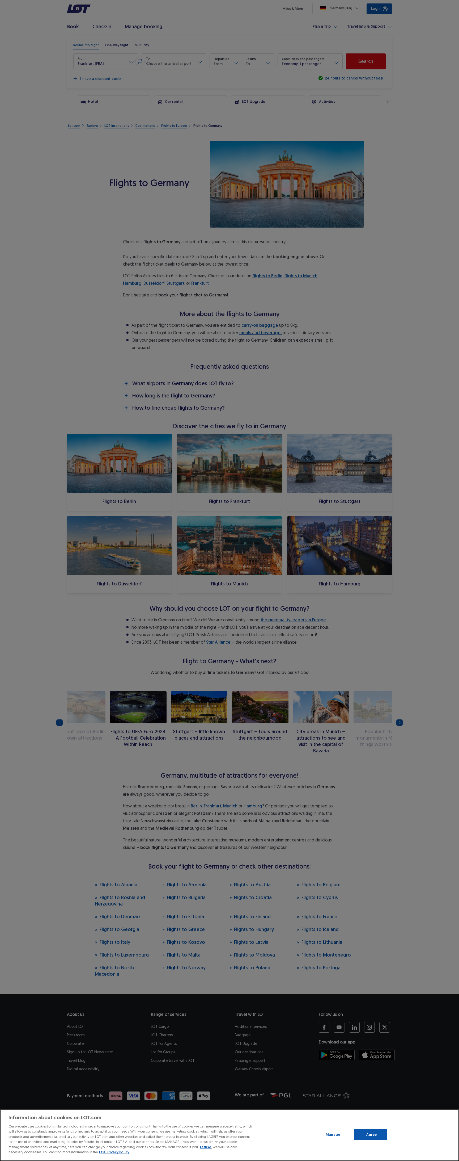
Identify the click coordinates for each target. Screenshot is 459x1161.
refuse (205, 1147)
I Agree (370, 1135)
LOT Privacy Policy (114, 1152)
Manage (333, 1135)
